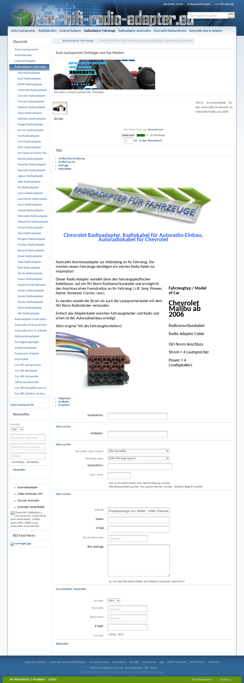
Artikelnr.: (97, 433)
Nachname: (97, 617)
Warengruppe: (94, 458)
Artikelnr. (64, 401)
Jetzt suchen (232, 15)
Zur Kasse (225, 679)
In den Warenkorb (150, 140)
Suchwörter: (95, 415)
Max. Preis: (97, 474)
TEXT (120, 634)
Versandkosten (155, 129)
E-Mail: (99, 626)
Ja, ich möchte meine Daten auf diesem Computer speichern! (147, 581)
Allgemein (64, 398)
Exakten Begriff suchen (188, 486)
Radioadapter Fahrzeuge (78, 40)
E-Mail (100, 528)
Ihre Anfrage (95, 546)
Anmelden (18, 462)
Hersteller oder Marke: (89, 451)
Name (100, 519)
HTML (112, 634)
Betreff (99, 509)
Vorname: (98, 607)
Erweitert (64, 405)
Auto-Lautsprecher (22, 404)
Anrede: (15, 424)
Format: (99, 635)
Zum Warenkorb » (202, 679)
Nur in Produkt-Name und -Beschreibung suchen (139, 483)
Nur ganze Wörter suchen (156, 486)
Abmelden (32, 462)
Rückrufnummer (93, 537)
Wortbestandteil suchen (124, 486)
